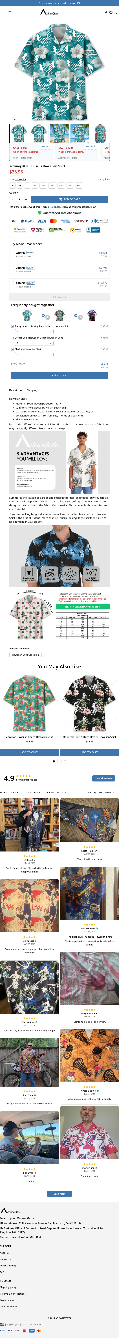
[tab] (54, 761)
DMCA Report (35, 1324)
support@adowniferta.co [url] (22, 1218)
